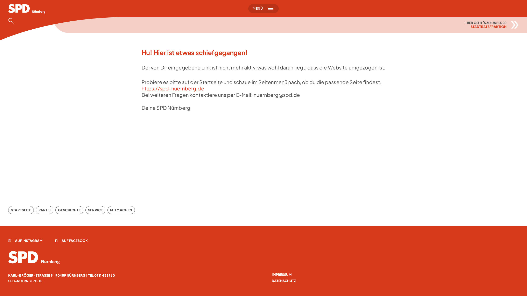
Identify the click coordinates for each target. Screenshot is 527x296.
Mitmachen (121, 210)
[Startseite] (34, 257)
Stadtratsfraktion (489, 26)
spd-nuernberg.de (25, 281)
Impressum (282, 274)
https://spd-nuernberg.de (173, 88)
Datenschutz (284, 281)
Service (95, 210)
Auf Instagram (29, 241)
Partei (44, 210)
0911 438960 (104, 275)
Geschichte (69, 210)
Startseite (21, 210)
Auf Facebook (75, 241)
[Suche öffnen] (12, 21)
